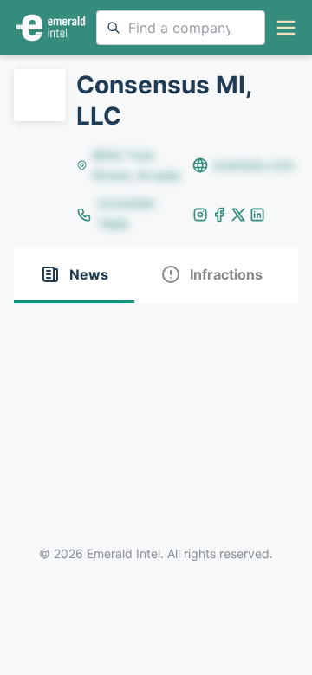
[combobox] (180, 27)
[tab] (74, 275)
